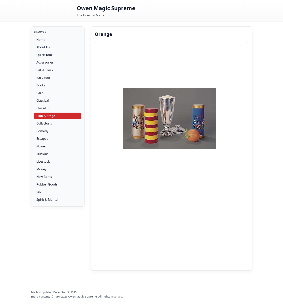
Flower (41, 146)
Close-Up (42, 108)
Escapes (42, 139)
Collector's (44, 123)
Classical (42, 101)
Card (39, 93)
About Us (43, 47)
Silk (38, 192)
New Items (44, 177)
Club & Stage (45, 116)
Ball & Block (44, 70)
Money (41, 169)
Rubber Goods (47, 184)
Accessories (45, 62)
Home (40, 40)
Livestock (43, 161)
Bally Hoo (43, 78)
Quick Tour (44, 55)
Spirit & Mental (47, 199)
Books (40, 85)
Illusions (42, 154)
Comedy (42, 131)
